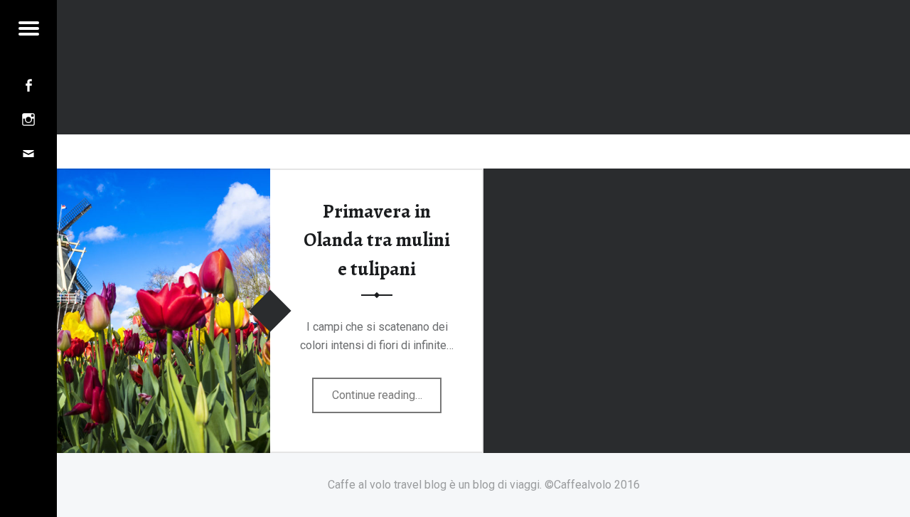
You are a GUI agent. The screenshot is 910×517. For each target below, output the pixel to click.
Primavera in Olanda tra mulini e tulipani (377, 240)
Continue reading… (387, 400)
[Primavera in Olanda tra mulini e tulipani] (163, 177)
